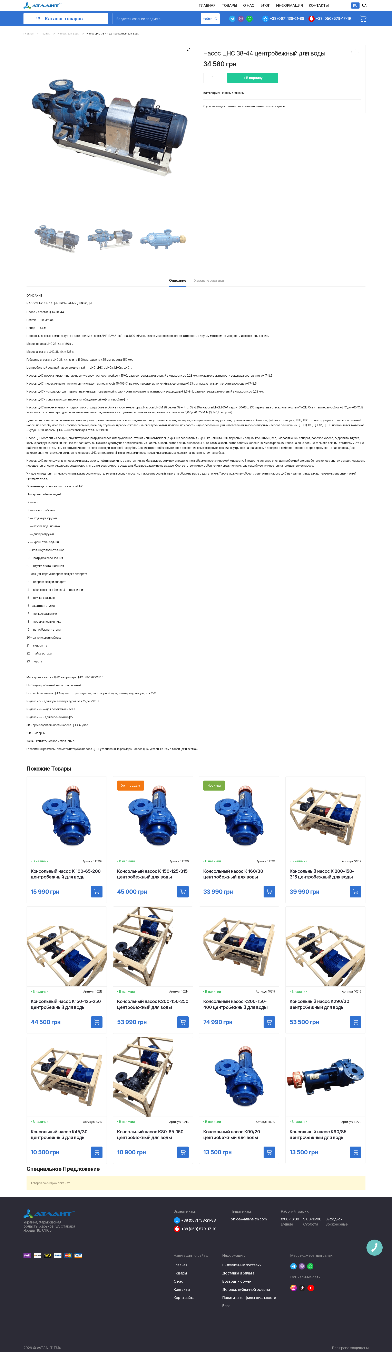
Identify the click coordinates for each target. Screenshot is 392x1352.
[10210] (183, 891)
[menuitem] (207, 5)
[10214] (183, 1022)
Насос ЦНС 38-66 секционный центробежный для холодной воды (358, 52)
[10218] (183, 1152)
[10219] (269, 1152)
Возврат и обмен (236, 1281)
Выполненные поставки (242, 1265)
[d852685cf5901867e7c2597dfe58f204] (109, 239)
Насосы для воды (68, 33)
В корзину (254, 78)
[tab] (177, 281)
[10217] (96, 1152)
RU (355, 5)
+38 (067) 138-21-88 (287, 18)
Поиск (210, 18)
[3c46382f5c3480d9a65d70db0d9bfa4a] (57, 239)
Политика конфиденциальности (249, 1298)
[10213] (96, 1022)
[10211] (269, 891)
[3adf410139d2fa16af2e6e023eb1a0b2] (162, 239)
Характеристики (209, 280)
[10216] (355, 1022)
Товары (45, 33)
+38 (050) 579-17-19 (333, 18)
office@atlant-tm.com (249, 1219)
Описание (177, 280)
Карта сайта (184, 1297)
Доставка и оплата (238, 1273)
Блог (226, 1306)
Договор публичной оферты (246, 1290)
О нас (178, 1281)
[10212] (355, 891)
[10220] (355, 1152)
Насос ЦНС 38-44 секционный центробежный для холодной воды (351, 52)
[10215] (269, 1022)
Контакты (182, 1289)
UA (364, 5)
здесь (281, 106)
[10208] (96, 891)
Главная (28, 33)
